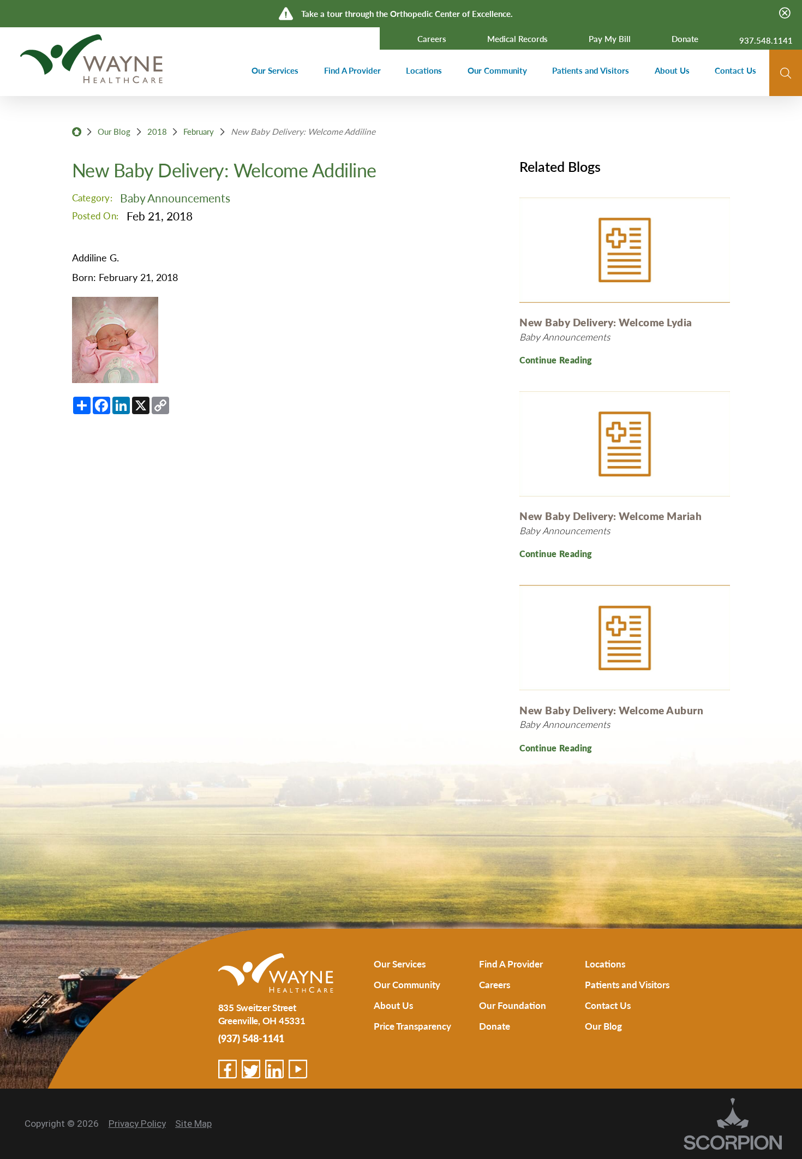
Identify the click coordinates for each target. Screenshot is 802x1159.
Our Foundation (512, 1005)
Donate (494, 1025)
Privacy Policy (137, 1123)
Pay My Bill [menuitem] (610, 39)
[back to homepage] (76, 131)
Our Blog (114, 132)
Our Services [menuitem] (275, 70)
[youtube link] (298, 1069)
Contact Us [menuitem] (735, 70)
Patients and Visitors (627, 984)
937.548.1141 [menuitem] (766, 40)
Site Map (193, 1123)
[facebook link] (227, 1069)
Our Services (400, 963)
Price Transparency (412, 1025)
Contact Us (608, 1005)
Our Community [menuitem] (497, 70)
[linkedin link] (274, 1069)
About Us (393, 1005)
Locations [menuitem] (424, 70)
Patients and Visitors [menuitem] (590, 70)
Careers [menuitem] (431, 39)
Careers (494, 984)
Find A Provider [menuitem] (352, 70)
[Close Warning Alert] (785, 13)
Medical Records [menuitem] (517, 39)
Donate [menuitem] (685, 39)
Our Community (407, 984)
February (198, 132)
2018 (157, 132)
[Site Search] (785, 73)
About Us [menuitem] (672, 70)
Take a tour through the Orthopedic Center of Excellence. (407, 13)
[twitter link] (251, 1069)
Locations (605, 963)
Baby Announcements (175, 197)
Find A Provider (511, 963)
